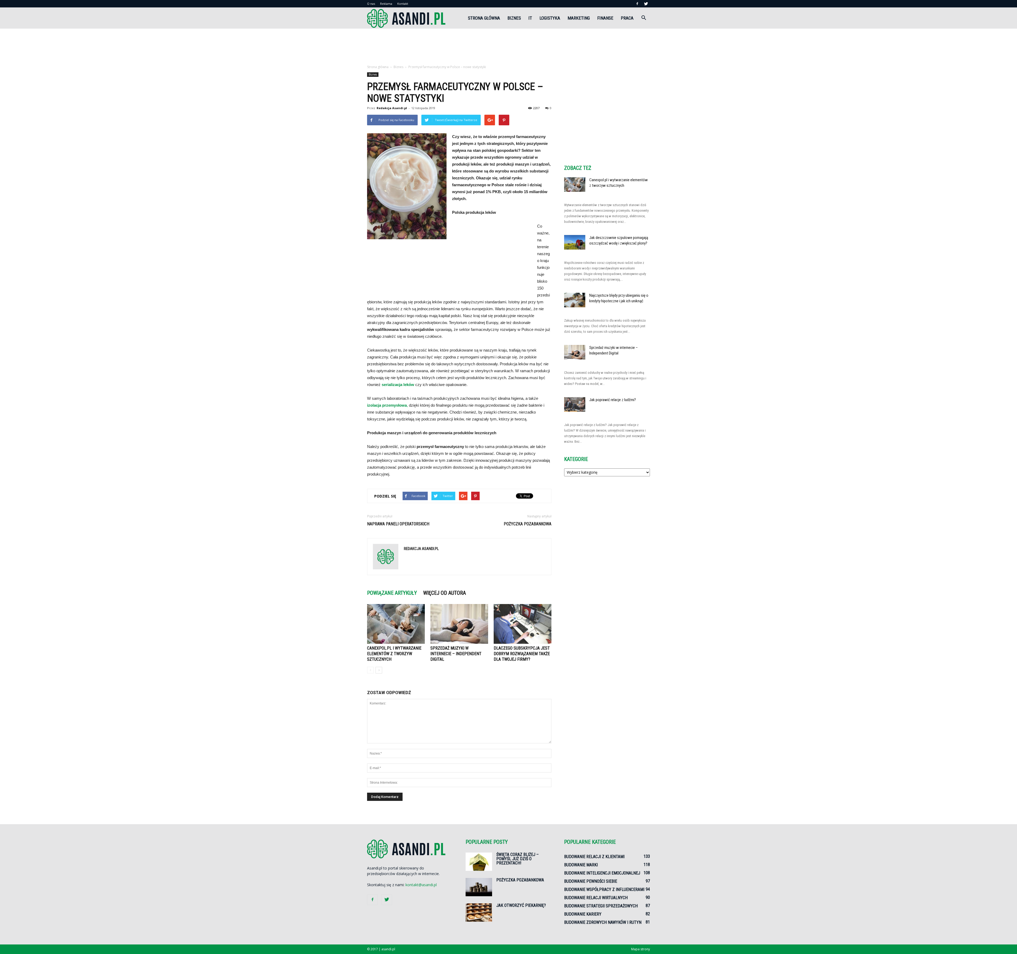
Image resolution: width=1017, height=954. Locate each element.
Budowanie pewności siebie (590, 881)
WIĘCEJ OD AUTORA (444, 593)
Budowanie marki (581, 864)
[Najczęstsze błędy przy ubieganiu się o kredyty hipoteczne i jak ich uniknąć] (574, 300)
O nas (371, 4)
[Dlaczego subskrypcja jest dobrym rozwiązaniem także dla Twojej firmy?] (522, 624)
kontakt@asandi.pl (421, 884)
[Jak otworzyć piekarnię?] (479, 912)
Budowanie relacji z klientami (594, 856)
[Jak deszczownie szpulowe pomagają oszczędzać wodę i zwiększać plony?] (574, 242)
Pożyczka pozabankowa (527, 523)
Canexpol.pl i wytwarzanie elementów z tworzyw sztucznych (394, 654)
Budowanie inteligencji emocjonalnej (602, 873)
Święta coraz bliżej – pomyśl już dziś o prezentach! (517, 859)
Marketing (579, 18)
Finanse (605, 18)
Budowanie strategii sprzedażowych (601, 905)
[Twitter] (646, 3)
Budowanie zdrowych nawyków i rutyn (602, 922)
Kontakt (402, 4)
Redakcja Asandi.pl (392, 108)
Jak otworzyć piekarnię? (521, 905)
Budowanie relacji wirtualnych (596, 897)
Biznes (514, 18)
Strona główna (484, 18)
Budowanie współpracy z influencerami (604, 889)
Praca (627, 18)
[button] (643, 18)
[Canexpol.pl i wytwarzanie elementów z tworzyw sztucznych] (396, 624)
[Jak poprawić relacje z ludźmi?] (574, 404)
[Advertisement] (508, 47)
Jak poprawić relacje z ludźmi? (612, 399)
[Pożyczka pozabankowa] (479, 887)
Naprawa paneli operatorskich (398, 523)
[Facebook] (637, 3)
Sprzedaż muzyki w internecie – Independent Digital (455, 654)
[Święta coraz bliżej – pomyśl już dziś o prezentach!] (479, 862)
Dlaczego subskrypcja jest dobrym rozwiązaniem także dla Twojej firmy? (522, 654)
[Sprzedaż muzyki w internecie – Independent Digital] (459, 624)
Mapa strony (640, 949)
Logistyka (549, 18)
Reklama (386, 4)
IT (530, 18)
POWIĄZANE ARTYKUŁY (392, 593)
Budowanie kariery (582, 914)
